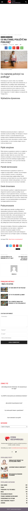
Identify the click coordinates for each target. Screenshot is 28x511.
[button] (26, 2)
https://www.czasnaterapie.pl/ (15, 239)
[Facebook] (12, 451)
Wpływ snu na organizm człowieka (15, 474)
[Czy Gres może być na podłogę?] (4, 289)
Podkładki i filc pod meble (8, 489)
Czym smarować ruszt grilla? (14, 417)
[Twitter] (16, 451)
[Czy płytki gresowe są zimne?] (4, 296)
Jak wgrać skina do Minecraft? (17, 467)
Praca (2, 487)
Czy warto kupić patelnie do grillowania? (22, 258)
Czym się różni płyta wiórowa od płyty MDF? (7, 257)
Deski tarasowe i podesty (8, 500)
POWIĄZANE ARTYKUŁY (7, 281)
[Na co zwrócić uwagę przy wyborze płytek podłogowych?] (4, 303)
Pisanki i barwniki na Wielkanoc (9, 496)
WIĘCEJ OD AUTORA (7, 284)
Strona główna (4, 34)
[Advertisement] (14, 19)
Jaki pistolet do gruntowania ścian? (14, 403)
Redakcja (5, 44)
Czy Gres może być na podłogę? (17, 288)
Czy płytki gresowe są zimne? (17, 294)
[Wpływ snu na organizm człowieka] (4, 476)
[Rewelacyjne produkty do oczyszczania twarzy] (4, 462)
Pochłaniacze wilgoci (6, 494)
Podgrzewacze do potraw (8, 498)
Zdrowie (3, 503)
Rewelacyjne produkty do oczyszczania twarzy (16, 461)
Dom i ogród (3, 37)
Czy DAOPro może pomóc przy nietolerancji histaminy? (14, 396)
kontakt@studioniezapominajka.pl (19, 448)
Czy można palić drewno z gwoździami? (14, 410)
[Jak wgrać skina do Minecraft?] (4, 469)
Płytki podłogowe (9, 37)
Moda (2, 491)
